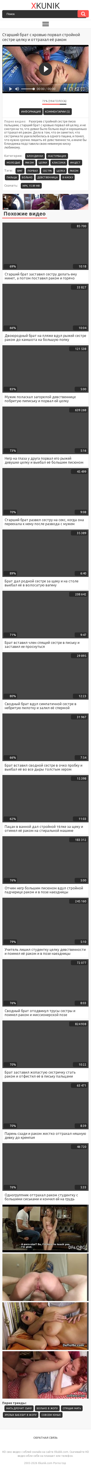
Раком (29, 162)
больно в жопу (47, 1408)
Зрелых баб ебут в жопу (21, 1415)
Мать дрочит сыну (19, 1408)
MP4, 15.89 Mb (31, 185)
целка (61, 170)
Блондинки (35, 156)
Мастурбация (57, 156)
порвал (33, 170)
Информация (31, 111)
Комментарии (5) (57, 111)
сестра (47, 170)
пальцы (12, 177)
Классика (58, 162)
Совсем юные (51, 1415)
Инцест (75, 162)
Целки (43, 162)
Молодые (13, 162)
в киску (68, 177)
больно (27, 177)
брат (20, 170)
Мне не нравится (35, 102)
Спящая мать (72, 1408)
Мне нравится (25, 102)
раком (74, 170)
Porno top (59, 1463)
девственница (47, 177)
